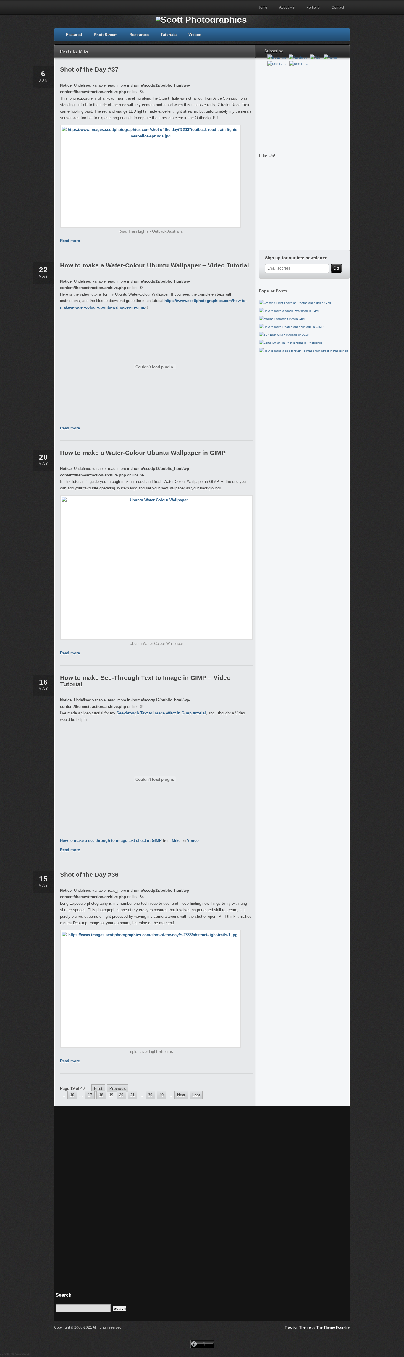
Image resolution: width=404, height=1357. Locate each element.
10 (72, 1095)
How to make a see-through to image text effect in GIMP (111, 840)
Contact (338, 7)
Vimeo (193, 840)
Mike (176, 840)
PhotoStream (106, 35)
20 (121, 1095)
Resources (139, 35)
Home (262, 7)
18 (101, 1095)
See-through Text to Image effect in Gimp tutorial (161, 713)
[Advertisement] (302, 107)
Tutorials (169, 35)
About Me (287, 7)
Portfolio (313, 7)
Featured (74, 35)
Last (196, 1095)
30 (150, 1095)
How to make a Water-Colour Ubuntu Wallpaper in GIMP (143, 452)
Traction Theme (298, 1327)
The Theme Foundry (333, 1327)
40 (161, 1095)
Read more (70, 241)
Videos (194, 35)
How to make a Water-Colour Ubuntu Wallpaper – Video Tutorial (154, 265)
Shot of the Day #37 (89, 69)
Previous (117, 1088)
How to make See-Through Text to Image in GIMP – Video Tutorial (145, 681)
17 (90, 1095)
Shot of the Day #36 (89, 874)
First (98, 1088)
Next (181, 1095)
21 (132, 1095)
